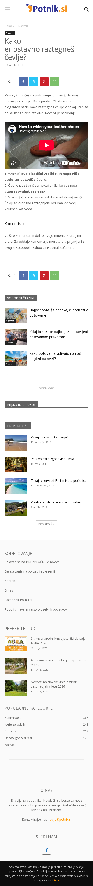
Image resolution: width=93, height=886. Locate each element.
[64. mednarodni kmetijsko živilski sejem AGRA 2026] (16, 644)
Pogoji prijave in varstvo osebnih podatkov (36, 609)
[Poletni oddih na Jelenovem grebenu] (16, 508)
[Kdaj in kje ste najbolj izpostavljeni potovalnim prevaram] (16, 337)
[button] (7, 9)
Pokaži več (45, 524)
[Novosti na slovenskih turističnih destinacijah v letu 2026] (16, 688)
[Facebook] (23, 81)
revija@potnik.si (60, 819)
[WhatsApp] (54, 81)
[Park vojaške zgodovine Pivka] (16, 464)
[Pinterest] (44, 81)
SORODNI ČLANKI (20, 298)
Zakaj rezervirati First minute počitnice (58, 480)
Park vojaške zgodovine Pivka (52, 459)
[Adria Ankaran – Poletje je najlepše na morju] (16, 666)
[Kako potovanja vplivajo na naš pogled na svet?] (16, 359)
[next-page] (14, 375)
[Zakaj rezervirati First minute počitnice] (16, 486)
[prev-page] (7, 375)
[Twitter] (33, 81)
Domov (9, 26)
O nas (9, 590)
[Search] (86, 9)
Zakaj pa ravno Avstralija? (49, 437)
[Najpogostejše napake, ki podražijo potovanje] (16, 315)
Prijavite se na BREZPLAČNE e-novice (32, 562)
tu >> (57, 880)
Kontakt (10, 581)
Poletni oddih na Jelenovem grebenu (57, 502)
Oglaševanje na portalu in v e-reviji (30, 571)
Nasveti (23, 26)
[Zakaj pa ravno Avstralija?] (16, 443)
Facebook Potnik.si (18, 600)
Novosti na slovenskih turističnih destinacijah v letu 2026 (54, 684)
